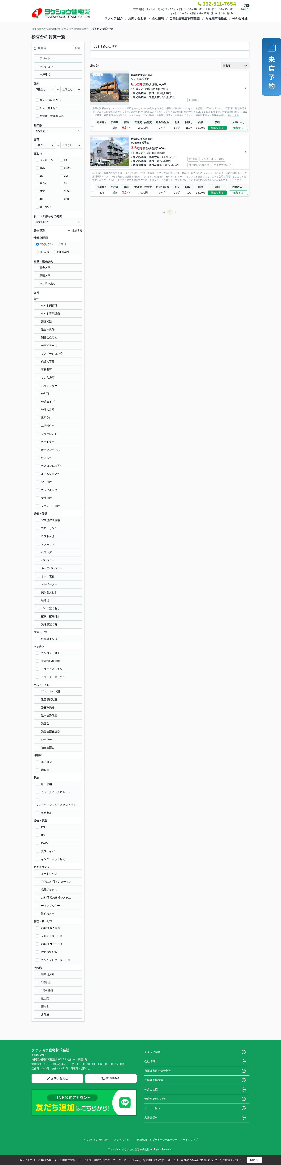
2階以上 (46, 982)
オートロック (49, 873)
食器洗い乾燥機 (50, 661)
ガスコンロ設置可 (52, 465)
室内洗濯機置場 (50, 520)
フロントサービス (52, 935)
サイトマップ (190, 1139)
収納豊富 (46, 812)
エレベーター (49, 584)
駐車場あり (47, 974)
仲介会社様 (240, 18)
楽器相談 (46, 321)
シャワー (46, 739)
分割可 (45, 393)
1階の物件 (47, 990)
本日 (63, 244)
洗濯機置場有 (49, 624)
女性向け (46, 497)
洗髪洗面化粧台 (50, 731)
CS (43, 827)
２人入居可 (47, 377)
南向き (45, 1006)
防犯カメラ (47, 913)
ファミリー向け (50, 505)
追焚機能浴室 (49, 699)
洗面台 (45, 723)
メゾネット (47, 544)
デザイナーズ (49, 345)
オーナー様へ (152, 1108)
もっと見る (233, 115)
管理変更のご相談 (155, 1098)
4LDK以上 (46, 206)
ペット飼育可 (49, 305)
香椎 (151, 93)
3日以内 (44, 252)
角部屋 (45, 1014)
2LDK (43, 183)
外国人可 (46, 457)
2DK (66, 175)
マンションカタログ (97, 1139)
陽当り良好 (47, 329)
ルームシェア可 (50, 473)
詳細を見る (217, 127)
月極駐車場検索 (216, 18)
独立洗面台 (47, 747)
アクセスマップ (122, 1139)
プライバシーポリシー (164, 1139)
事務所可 (46, 369)
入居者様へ (151, 1117)
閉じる (254, 1160)
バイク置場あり (50, 608)
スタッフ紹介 (114, 18)
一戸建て (45, 74)
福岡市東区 (139, 75)
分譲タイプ (47, 401)
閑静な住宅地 (49, 337)
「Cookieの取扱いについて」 (204, 1160)
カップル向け (49, 489)
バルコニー (47, 560)
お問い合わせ (137, 18)
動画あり (45, 275)
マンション (46, 66)
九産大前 (154, 97)
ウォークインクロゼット (56, 792)
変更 (77, 48)
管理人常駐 (47, 409)
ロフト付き (47, 536)
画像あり (45, 267)
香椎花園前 (155, 164)
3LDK (67, 191)
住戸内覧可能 (49, 951)
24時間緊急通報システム (56, 897)
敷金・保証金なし (50, 100)
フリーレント (49, 433)
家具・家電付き (50, 616)
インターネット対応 (53, 859)
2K (41, 175)
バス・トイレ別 (50, 691)
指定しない (46, 244)
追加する (238, 127)
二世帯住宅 (47, 425)
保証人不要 (47, 361)
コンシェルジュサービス (56, 960)
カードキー (47, 441)
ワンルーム (46, 159)
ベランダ (46, 552)
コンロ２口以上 (50, 653)
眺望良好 (46, 417)
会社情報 (158, 18)
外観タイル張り (50, 638)
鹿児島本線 (139, 93)
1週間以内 (63, 252)
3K (65, 183)
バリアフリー (49, 385)
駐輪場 (45, 600)
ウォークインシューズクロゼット (56, 804)
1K (65, 159)
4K (41, 199)
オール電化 (47, 576)
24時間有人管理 (50, 927)
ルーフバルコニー (52, 568)
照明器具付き (49, 592)
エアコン (46, 761)
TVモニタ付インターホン (56, 881)
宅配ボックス (49, 889)
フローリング (49, 528)
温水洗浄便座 (49, 715)
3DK (42, 191)
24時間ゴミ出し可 (52, 943)
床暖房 (45, 769)
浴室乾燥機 (47, 707)
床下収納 (46, 784)
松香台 (148, 75)
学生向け (46, 481)
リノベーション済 (52, 353)
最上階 (45, 998)
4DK (66, 199)
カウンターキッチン (53, 677)
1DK (42, 167)
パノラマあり (48, 283)
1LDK (67, 167)
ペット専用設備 (50, 313)
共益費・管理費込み (52, 116)
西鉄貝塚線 (139, 164)
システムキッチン (52, 669)
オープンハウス (50, 449)
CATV (44, 843)
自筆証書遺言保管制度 (185, 18)
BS (43, 835)
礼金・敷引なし (49, 108)
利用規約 (142, 1139)
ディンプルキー (50, 905)
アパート (45, 58)
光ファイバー (49, 851)
